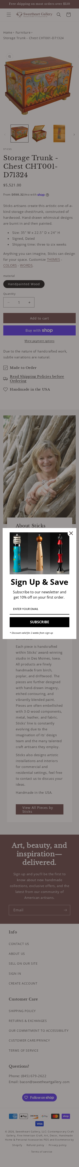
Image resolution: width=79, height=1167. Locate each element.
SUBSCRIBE (39, 622)
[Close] (71, 533)
